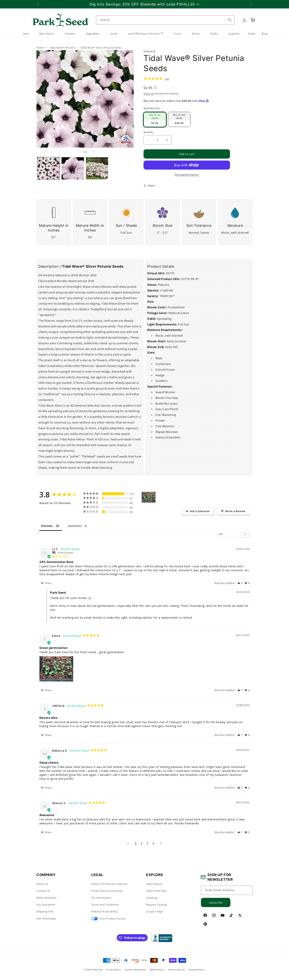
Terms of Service (176, 969)
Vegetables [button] (93, 34)
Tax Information (101, 897)
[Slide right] (93, 151)
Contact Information (135, 969)
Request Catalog (156, 904)
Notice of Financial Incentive (109, 884)
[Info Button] (155, 88)
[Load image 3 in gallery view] (97, 168)
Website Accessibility (104, 911)
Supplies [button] (233, 34)
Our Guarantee (45, 904)
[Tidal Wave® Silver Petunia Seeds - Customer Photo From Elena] (149, 497)
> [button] (161, 843)
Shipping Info (44, 911)
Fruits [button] (177, 34)
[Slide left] (76, 151)
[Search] (229, 20)
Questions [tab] (75, 526)
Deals (251, 34)
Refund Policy (157, 969)
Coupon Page (154, 911)
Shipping (149, 93)
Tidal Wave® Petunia (62, 47)
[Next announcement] (251, 4)
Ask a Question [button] (200, 511)
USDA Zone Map (156, 891)
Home (40, 47)
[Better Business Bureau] (162, 938)
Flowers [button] (70, 34)
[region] (144, 4)
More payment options (187, 174)
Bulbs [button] (214, 34)
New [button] (26, 34)
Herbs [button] (114, 34)
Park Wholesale (46, 918)
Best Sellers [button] (46, 34)
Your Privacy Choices (112, 918)
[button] (253, 20)
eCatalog (151, 897)
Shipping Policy (196, 969)
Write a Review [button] (235, 511)
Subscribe (216, 902)
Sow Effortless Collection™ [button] (145, 34)
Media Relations (46, 897)
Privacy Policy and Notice (107, 891)
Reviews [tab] (47, 526)
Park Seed (97, 969)
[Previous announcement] (37, 4)
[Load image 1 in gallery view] (48, 168)
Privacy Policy (113, 969)
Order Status (154, 884)
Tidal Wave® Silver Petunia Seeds (100, 47)
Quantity (148, 132)
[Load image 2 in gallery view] (73, 168)
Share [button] (151, 185)
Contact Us (43, 891)
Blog (265, 34)
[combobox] (165, 20)
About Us (42, 884)
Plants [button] (196, 34)
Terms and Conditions (105, 904)
